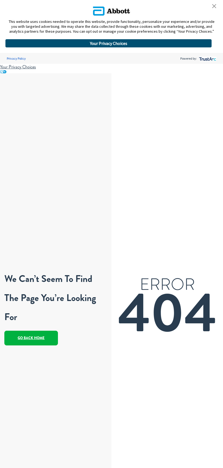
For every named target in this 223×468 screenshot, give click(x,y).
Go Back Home (31, 338)
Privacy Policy (16, 58)
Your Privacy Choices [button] (108, 43)
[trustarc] (207, 58)
